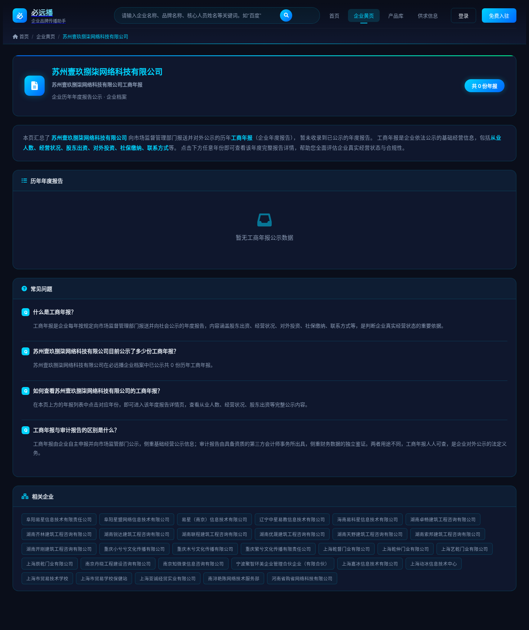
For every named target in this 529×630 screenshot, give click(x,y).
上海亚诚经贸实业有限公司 (168, 578)
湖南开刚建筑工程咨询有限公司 (59, 549)
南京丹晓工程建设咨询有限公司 (118, 564)
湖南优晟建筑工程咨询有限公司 (292, 534)
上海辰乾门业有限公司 (49, 564)
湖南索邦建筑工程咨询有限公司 (447, 534)
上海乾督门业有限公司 (346, 549)
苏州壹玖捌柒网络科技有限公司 (107, 71)
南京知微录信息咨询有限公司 (193, 564)
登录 (463, 16)
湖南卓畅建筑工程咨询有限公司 (443, 519)
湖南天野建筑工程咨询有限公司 (370, 534)
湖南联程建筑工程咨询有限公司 (214, 534)
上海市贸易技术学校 (47, 578)
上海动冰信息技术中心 (433, 564)
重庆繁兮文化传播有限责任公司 (278, 549)
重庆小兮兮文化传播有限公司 (134, 549)
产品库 (395, 16)
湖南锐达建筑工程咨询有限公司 (136, 534)
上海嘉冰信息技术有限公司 (370, 564)
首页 (334, 16)
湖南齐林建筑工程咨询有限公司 (59, 534)
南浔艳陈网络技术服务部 (233, 578)
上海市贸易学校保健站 (104, 578)
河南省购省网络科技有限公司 (302, 578)
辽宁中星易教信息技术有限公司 (292, 519)
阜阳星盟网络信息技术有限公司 (136, 519)
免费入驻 (499, 16)
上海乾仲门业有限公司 (405, 549)
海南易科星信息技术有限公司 (367, 519)
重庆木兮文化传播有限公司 (205, 549)
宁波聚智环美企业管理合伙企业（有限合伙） (283, 564)
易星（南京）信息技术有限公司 (214, 519)
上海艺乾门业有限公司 (464, 549)
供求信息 (428, 16)
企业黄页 (364, 16)
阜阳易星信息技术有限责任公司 (59, 519)
